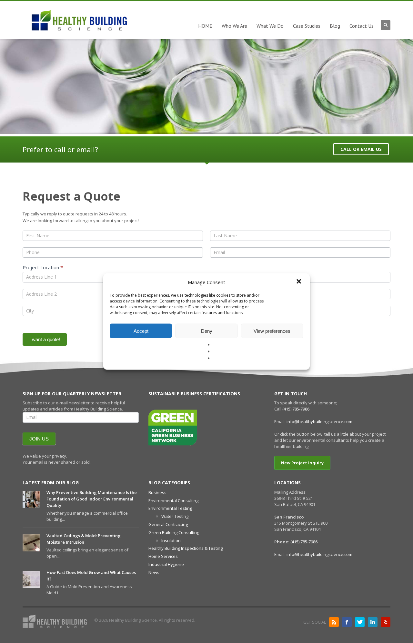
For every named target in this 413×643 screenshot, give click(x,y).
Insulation (171, 540)
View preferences (272, 330)
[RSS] (334, 622)
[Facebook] (347, 622)
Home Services (163, 556)
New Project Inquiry (302, 463)
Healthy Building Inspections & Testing (185, 548)
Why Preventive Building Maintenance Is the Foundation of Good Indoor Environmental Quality (91, 499)
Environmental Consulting (173, 500)
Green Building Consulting (173, 532)
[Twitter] (360, 622)
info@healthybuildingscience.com (319, 421)
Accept (141, 330)
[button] (299, 282)
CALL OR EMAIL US (361, 149)
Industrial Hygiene (166, 564)
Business (157, 492)
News (153, 572)
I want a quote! (44, 339)
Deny (206, 330)
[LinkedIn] (373, 622)
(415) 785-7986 (295, 409)
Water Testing (174, 516)
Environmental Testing (170, 508)
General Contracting (168, 524)
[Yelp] (385, 622)
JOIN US (39, 438)
